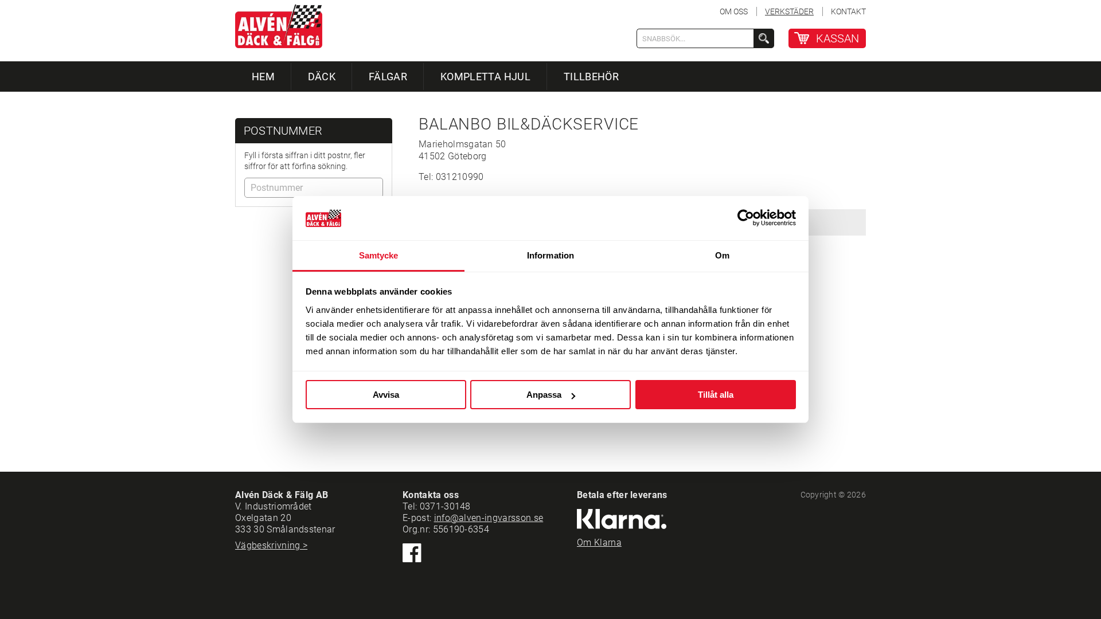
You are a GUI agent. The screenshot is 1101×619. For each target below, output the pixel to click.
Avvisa (386, 394)
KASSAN (837, 38)
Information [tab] (550, 255)
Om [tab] (722, 255)
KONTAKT (848, 11)
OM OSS (734, 11)
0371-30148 (445, 506)
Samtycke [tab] (379, 255)
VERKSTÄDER (789, 11)
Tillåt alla (715, 394)
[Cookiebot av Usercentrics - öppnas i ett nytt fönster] (746, 218)
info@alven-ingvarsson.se (489, 517)
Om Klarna (599, 542)
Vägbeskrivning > (271, 545)
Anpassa (543, 394)
